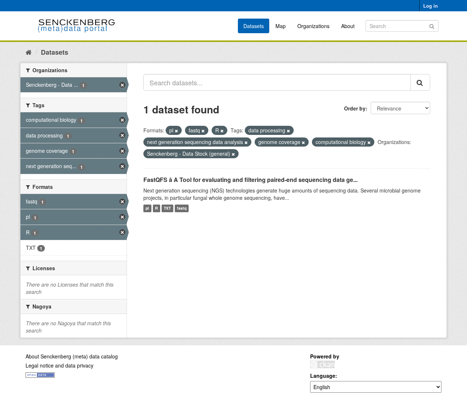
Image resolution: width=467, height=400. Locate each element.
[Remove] (176, 130)
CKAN (322, 364)
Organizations (313, 26)
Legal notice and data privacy (59, 365)
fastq (181, 208)
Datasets (253, 26)
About (348, 26)
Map (280, 26)
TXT (167, 208)
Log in (430, 5)
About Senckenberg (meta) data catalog (72, 356)
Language (322, 375)
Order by (355, 108)
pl (147, 208)
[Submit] (432, 25)
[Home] (29, 52)
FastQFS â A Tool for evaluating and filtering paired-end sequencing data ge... (250, 179)
